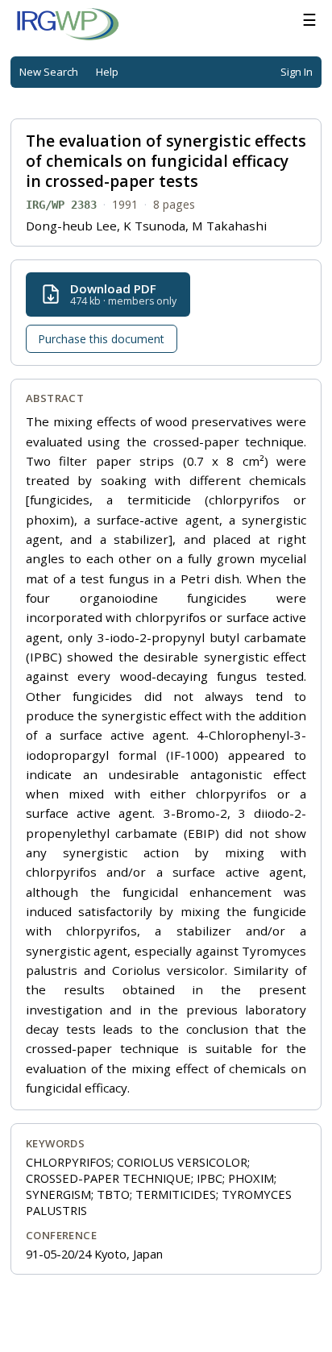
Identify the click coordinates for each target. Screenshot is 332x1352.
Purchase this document (101, 338)
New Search (48, 71)
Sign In (296, 71)
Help (107, 71)
